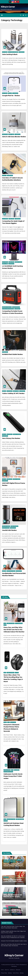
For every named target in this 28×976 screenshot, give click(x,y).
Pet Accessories (18, 623)
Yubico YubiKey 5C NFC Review (13, 393)
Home (2, 969)
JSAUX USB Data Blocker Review (14, 137)
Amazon (4, 434)
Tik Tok (16, 672)
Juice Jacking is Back (9, 54)
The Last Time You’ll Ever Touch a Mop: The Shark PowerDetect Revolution (13, 865)
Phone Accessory (10, 672)
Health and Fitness (11, 819)
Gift (5, 623)
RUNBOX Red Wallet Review (12, 354)
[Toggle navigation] (26, 15)
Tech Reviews (6, 861)
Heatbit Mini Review (9, 530)
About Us (7, 969)
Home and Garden (6, 526)
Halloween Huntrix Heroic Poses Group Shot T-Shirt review (13, 776)
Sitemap (10, 972)
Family (5, 722)
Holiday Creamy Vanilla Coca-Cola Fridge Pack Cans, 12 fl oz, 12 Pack (12, 881)
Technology (15, 93)
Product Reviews (16, 434)
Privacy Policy (4, 972)
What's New (13, 861)
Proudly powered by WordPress (8, 964)
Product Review (6, 527)
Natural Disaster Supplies (8, 308)
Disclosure (18, 969)
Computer (6, 892)
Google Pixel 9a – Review (11, 95)
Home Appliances (14, 526)
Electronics (5, 218)
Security (4, 175)
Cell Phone (5, 93)
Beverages (6, 877)
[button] (20, 15)
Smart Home (11, 134)
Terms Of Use (16, 972)
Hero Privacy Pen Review (11, 438)
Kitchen (5, 820)
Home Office (5, 134)
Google (9, 93)
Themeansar (14, 966)
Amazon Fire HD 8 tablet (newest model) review (13, 911)
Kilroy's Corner (8, 7)
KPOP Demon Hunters (8, 771)
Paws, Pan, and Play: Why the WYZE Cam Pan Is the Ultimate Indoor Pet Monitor (14, 629)
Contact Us (12, 969)
